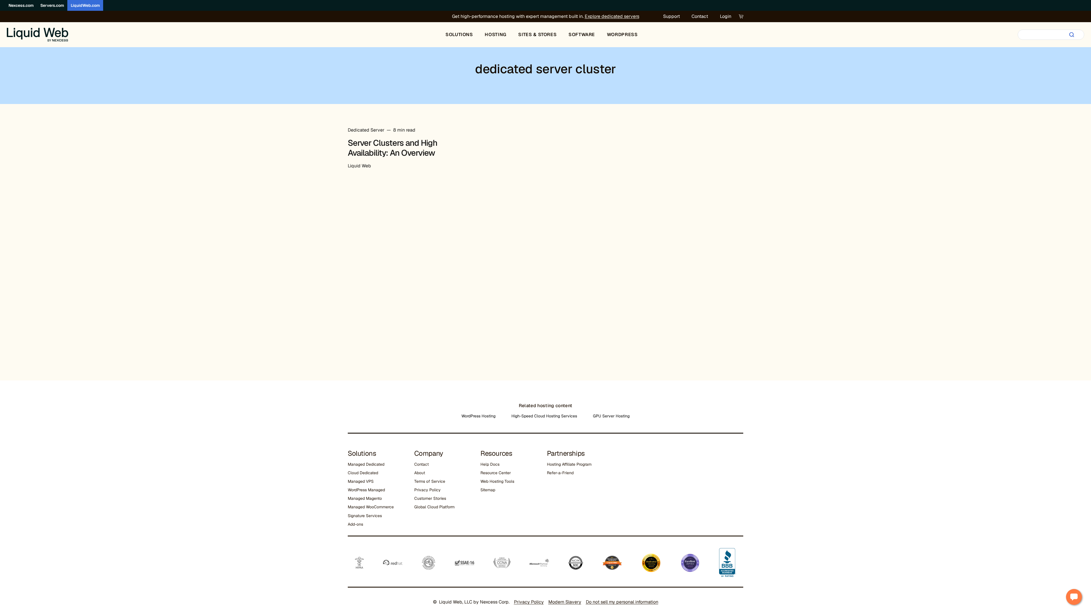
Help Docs (489, 464)
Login (725, 16)
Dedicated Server (366, 130)
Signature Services (365, 515)
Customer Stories (430, 498)
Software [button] (582, 35)
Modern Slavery (564, 602)
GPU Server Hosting (611, 416)
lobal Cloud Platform (436, 506)
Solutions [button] (459, 35)
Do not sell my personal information (622, 602)
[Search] (1071, 35)
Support (671, 16)
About (419, 472)
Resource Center (495, 472)
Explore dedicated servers (612, 16)
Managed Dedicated (366, 464)
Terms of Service (429, 481)
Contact (700, 16)
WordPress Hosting (478, 416)
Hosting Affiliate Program (569, 464)
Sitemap (487, 489)
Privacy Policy (427, 489)
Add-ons (355, 524)
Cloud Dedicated (363, 472)
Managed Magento (365, 498)
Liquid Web (359, 166)
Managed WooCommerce (371, 506)
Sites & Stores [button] (537, 35)
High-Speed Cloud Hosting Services (544, 416)
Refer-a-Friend (560, 472)
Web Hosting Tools (497, 481)
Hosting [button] (495, 35)
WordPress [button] (622, 35)
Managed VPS (361, 481)
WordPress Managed (366, 489)
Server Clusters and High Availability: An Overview (392, 148)
